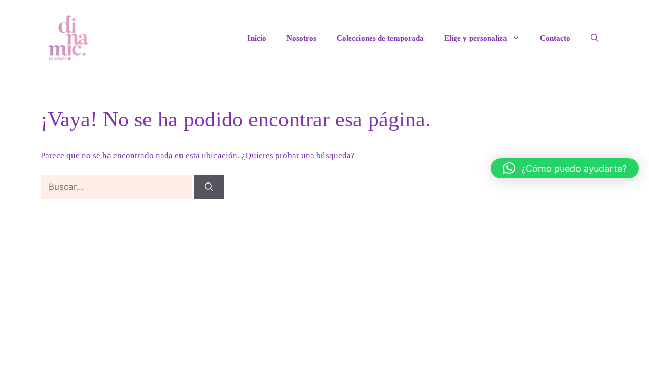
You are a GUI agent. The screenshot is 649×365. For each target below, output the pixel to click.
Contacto (555, 38)
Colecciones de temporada (380, 38)
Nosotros (301, 38)
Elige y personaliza (475, 38)
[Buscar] (209, 187)
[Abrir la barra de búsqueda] (594, 38)
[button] (565, 168)
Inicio (256, 38)
